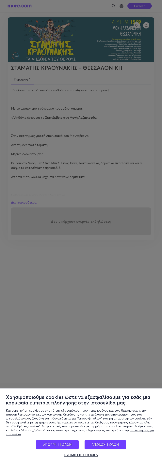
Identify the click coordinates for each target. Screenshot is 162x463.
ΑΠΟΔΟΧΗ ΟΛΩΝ (105, 444)
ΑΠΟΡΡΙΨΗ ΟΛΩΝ (57, 444)
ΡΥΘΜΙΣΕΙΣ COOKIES (81, 455)
